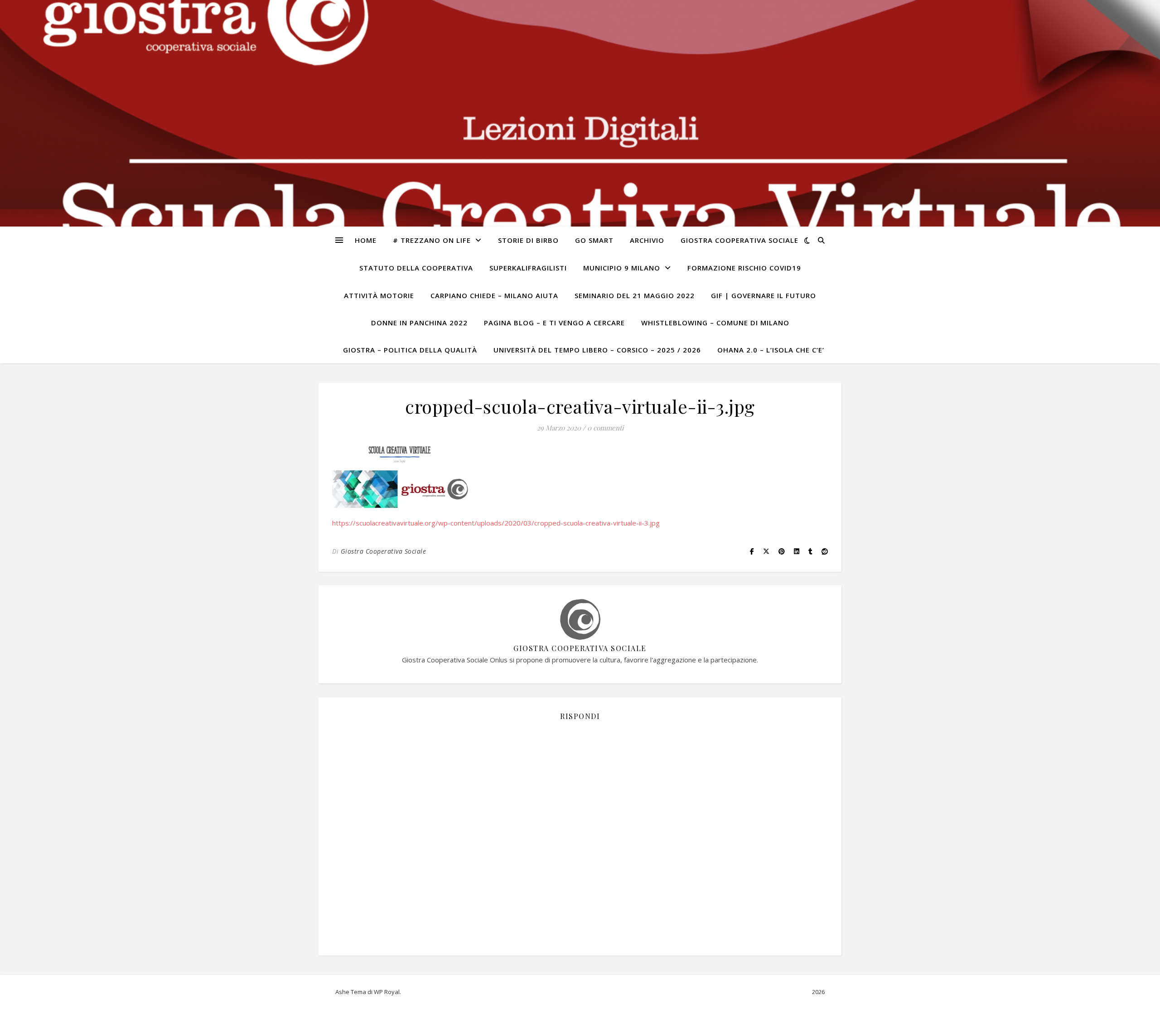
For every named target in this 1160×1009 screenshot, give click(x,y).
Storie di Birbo (528, 240)
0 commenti (605, 427)
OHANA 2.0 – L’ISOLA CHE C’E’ (770, 349)
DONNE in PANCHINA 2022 (419, 322)
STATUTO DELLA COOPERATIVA (416, 267)
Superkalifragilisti (528, 267)
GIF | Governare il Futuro (763, 295)
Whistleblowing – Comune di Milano (715, 322)
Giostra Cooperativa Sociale (739, 240)
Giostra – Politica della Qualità (410, 349)
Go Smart (594, 240)
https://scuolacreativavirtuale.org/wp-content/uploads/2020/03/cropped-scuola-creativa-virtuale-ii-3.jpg (496, 522)
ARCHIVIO (647, 240)
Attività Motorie (379, 295)
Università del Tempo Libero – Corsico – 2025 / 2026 (597, 349)
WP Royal (387, 992)
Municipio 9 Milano (621, 267)
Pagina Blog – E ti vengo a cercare (554, 322)
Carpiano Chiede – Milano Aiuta (494, 295)
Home (366, 240)
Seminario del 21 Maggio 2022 (635, 295)
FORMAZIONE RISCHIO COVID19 (744, 267)
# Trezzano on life (432, 240)
